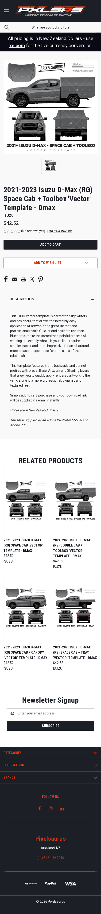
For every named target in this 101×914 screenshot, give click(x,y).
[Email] (14, 279)
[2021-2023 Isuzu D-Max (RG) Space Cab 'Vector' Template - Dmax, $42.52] (25, 501)
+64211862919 (52, 858)
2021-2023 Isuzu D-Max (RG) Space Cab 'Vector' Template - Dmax (23, 545)
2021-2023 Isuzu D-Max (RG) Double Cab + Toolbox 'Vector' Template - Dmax (72, 548)
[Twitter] (32, 279)
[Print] (23, 279)
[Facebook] (6, 279)
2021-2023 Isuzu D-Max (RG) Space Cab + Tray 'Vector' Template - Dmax (75, 652)
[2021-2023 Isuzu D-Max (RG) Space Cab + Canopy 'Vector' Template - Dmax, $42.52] (25, 608)
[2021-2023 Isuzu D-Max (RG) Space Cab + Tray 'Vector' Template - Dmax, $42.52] (75, 608)
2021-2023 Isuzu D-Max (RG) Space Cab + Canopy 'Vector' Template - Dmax (25, 652)
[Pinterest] (40, 279)
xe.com (17, 45)
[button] (59, 231)
